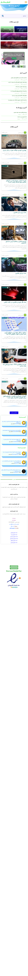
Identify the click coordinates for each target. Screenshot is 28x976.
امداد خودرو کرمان (14, 532)
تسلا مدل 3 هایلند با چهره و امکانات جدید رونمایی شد (17, 100)
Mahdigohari (16, 472)
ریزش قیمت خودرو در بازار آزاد (21, 86)
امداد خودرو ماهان (14, 540)
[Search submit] (3, 16)
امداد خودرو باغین (14, 542)
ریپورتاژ (19, 114)
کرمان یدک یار (5, 2)
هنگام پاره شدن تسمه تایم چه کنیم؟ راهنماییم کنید (12, 430)
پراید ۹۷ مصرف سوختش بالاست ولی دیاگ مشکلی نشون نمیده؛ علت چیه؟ (11, 470)
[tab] (24, 66)
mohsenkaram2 (15, 441)
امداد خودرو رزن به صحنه (22, 117)
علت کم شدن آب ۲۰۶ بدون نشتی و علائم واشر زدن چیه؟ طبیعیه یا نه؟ (11, 461)
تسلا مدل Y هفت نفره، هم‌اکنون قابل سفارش (19, 77)
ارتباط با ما (14, 520)
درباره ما (14, 518)
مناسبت (16, 79)
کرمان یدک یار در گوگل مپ (14, 524)
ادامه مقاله (14, 58)
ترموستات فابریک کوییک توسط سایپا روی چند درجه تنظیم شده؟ (12, 452)
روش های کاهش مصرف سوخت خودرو (20, 112)
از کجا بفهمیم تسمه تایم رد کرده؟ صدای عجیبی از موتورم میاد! (12, 440)
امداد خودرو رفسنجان (14, 538)
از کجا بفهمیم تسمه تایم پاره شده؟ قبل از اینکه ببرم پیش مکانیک (11, 422)
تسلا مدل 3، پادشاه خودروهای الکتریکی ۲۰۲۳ (19, 91)
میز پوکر (12, 526)
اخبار (18, 79)
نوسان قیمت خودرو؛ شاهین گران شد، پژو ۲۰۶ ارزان (17, 82)
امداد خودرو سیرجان (14, 536)
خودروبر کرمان (12, 528)
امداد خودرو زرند (14, 534)
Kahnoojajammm (15, 454)
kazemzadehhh (15, 431)
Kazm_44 (16, 463)
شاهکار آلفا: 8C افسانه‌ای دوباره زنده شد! (19, 95)
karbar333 (16, 423)
